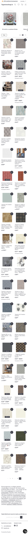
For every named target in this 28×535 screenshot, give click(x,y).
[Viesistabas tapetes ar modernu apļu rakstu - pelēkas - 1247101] (7, 267)
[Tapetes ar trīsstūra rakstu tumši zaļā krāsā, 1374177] (21, 439)
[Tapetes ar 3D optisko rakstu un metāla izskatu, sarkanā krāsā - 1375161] (21, 180)
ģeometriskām (5, 501)
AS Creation (19, 498)
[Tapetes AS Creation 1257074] (7, 201)
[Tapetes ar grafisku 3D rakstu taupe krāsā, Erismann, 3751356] (7, 136)
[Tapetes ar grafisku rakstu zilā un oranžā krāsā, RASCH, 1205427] (21, 158)
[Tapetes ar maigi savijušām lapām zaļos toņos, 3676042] (21, 201)
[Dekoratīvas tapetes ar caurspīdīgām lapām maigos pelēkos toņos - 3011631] (21, 266)
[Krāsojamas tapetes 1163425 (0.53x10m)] (21, 135)
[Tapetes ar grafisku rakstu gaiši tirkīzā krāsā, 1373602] (21, 114)
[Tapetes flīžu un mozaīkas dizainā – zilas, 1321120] (7, 331)
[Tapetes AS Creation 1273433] (21, 310)
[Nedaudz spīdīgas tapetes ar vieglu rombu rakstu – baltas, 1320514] (21, 417)
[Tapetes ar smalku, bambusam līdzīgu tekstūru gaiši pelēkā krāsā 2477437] (21, 373)
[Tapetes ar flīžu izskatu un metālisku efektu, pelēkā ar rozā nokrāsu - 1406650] (21, 289)
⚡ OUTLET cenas (9, 1)
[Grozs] (22, 4)
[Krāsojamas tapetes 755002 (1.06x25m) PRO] (7, 156)
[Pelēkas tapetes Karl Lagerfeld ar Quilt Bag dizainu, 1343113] (21, 69)
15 (17, 478)
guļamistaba (4, 492)
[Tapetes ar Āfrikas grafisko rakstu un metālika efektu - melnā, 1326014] (21, 222)
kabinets (10, 491)
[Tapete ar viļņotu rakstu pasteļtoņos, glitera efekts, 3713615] (7, 394)
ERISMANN (12, 500)
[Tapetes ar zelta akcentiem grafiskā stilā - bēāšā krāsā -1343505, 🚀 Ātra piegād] (21, 92)
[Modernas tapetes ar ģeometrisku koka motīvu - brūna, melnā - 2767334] (21, 463)
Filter (4, 35)
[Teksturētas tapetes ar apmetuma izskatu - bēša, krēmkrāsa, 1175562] (7, 418)
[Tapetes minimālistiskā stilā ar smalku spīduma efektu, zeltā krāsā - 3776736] (7, 222)
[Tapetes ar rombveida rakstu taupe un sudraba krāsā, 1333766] (21, 48)
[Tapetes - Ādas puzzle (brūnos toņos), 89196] (7, 90)
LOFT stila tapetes (13, 503)
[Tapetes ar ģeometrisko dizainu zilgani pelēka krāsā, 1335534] (7, 290)
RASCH (5, 500)
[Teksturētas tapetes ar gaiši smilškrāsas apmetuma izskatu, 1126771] (21, 244)
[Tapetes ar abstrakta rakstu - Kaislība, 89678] (7, 242)
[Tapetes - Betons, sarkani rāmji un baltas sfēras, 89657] (7, 68)
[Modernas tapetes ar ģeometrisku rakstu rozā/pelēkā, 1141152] (7, 47)
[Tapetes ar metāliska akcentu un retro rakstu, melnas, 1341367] (7, 351)
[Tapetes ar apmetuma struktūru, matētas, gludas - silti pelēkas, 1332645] (7, 115)
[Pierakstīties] (21, 517)
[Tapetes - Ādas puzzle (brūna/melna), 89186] (7, 372)
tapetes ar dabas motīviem (14, 504)
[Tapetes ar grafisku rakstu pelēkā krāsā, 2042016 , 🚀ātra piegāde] (7, 441)
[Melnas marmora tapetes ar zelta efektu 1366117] (21, 331)
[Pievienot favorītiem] (11, 40)
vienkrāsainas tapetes (19, 495)
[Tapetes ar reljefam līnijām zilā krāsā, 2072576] (7, 311)
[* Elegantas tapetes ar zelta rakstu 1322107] (21, 351)
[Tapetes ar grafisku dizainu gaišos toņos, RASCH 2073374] (7, 462)
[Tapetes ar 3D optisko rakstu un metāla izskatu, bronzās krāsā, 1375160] (21, 395)
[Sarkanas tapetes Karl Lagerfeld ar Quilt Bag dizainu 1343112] (7, 180)
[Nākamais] (20, 478)
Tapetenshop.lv (7, 4)
